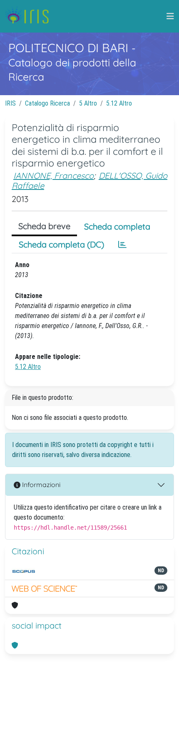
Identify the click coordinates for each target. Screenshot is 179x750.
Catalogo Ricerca (47, 103)
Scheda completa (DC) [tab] (61, 244)
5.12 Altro (119, 103)
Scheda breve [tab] (44, 226)
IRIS (10, 103)
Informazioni (40, 484)
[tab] (122, 244)
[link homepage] (30, 16)
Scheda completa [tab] (117, 226)
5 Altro (88, 103)
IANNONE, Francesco (53, 175)
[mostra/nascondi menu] (170, 16)
